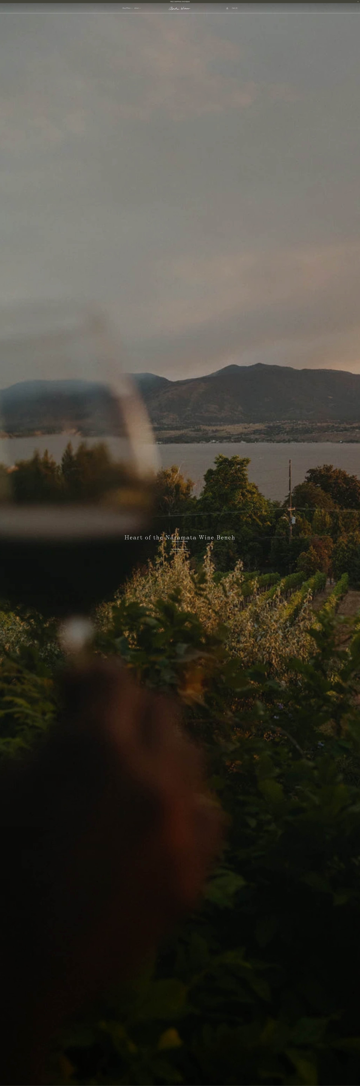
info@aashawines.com (180, 549)
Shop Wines (126, 8)
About (136, 8)
